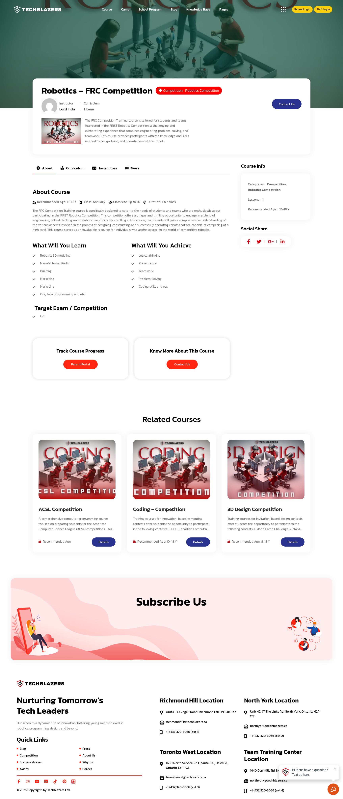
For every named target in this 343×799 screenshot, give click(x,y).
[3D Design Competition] (265, 469)
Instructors (107, 168)
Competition (173, 90)
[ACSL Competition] (77, 469)
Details (104, 542)
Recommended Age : (262, 209)
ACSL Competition (60, 509)
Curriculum (75, 168)
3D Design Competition (283, 458)
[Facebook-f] (19, 782)
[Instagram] (28, 782)
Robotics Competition (202, 90)
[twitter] (259, 241)
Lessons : (254, 199)
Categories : (256, 184)
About (47, 168)
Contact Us (287, 104)
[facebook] (248, 241)
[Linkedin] (46, 782)
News (135, 168)
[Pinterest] (64, 782)
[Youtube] (37, 782)
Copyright (34, 789)
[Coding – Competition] (171, 469)
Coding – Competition (159, 509)
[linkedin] (282, 241)
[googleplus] (271, 241)
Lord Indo (67, 109)
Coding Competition (96, 458)
